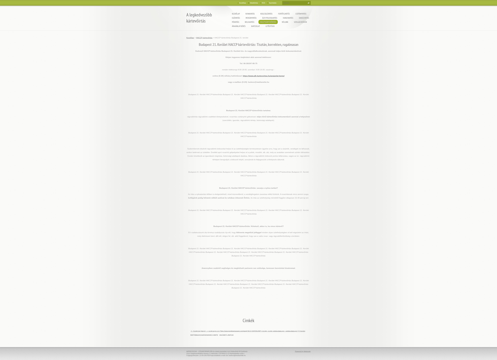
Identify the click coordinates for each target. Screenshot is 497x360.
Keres (308, 3)
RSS (263, 3)
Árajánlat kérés (239, 26)
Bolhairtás (249, 22)
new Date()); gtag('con (226, 335)
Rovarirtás (250, 13)
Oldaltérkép (254, 3)
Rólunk (285, 22)
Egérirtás (236, 18)
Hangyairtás (288, 18)
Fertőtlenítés (284, 13)
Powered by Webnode (303, 351)
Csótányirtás (300, 13)
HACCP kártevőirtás (268, 22)
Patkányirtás (251, 18)
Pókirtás (235, 22)
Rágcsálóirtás (266, 13)
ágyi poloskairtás (269, 18)
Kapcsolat (255, 26)
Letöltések (270, 26)
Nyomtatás (272, 3)
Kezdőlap (236, 13)
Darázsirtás (304, 18)
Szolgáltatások (300, 22)
